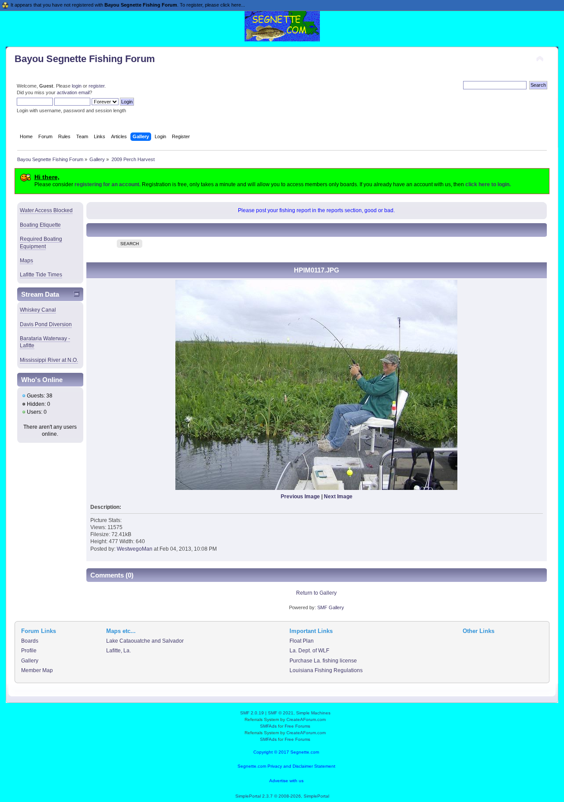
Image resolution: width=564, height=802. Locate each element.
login (77, 85)
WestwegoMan (134, 549)
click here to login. (488, 184)
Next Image (338, 496)
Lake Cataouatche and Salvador (145, 641)
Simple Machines (313, 712)
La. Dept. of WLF (309, 650)
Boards (29, 641)
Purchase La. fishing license (323, 661)
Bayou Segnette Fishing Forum (85, 58)
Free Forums (297, 726)
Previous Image (300, 496)
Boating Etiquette (40, 225)
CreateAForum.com (306, 719)
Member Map (37, 670)
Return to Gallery (316, 593)
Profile (29, 650)
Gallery (29, 661)
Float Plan (301, 641)
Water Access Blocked (46, 210)
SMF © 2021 (280, 712)
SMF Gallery (330, 607)
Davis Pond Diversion (46, 324)
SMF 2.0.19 (252, 712)
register (96, 85)
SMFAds (268, 726)
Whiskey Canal (38, 310)
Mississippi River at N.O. (49, 360)
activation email (73, 92)
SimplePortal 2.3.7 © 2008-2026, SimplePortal (282, 796)
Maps (26, 261)
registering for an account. (107, 184)
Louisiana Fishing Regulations (326, 670)
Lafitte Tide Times (41, 275)
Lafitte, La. (118, 650)
